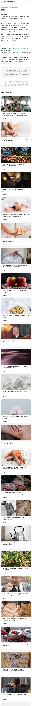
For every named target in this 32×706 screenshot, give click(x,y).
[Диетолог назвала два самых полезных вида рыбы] (16, 310)
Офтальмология (14, 7)
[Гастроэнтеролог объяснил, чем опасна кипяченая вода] (16, 537)
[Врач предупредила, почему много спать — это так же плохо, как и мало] (16, 260)
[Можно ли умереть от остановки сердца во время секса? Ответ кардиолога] (16, 209)
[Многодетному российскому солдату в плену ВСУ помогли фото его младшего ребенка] (16, 108)
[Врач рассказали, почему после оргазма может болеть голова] (16, 613)
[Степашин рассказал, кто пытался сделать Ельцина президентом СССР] (16, 588)
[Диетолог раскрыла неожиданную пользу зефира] (16, 411)
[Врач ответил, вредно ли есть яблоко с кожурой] (16, 285)
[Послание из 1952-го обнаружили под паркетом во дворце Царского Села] (16, 664)
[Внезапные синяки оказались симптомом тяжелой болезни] (16, 436)
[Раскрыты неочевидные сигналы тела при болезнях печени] (16, 133)
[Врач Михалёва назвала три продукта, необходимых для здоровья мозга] (16, 462)
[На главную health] (10, 2)
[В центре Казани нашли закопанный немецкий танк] (16, 512)
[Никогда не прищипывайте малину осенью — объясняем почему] (16, 563)
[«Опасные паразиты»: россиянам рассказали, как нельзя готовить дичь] (16, 487)
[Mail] (5, 2)
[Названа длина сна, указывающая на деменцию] (16, 184)
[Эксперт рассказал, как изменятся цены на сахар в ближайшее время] (16, 386)
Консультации (4, 7)
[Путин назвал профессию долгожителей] (16, 335)
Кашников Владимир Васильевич (17, 48)
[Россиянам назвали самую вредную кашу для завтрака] (16, 638)
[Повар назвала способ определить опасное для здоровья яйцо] (16, 234)
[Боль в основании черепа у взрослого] (16, 689)
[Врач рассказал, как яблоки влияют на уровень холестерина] (16, 159)
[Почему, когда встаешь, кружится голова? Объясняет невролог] (16, 361)
